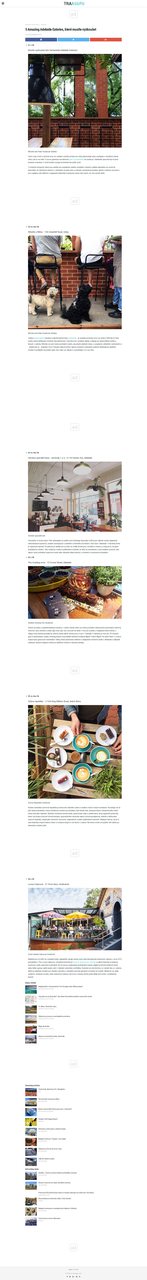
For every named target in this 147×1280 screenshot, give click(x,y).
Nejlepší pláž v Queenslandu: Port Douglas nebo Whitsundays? (60, 986)
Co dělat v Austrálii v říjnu (47, 1006)
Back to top (73, 1269)
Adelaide (73, 338)
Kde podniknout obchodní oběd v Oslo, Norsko (54, 1198)
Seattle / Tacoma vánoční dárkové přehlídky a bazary (57, 1173)
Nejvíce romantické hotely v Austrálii (51, 1036)
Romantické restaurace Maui (48, 1099)
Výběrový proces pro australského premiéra (54, 1016)
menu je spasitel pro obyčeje (84, 962)
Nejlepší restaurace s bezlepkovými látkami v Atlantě (57, 1208)
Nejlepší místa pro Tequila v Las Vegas (52, 1139)
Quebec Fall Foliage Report (48, 1119)
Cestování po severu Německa (49, 1218)
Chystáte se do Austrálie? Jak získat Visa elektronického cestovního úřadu (65, 996)
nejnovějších (40, 338)
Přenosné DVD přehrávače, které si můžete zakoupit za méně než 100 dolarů (66, 1193)
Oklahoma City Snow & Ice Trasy (50, 1149)
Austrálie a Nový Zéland (32, 24)
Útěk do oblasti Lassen (46, 1159)
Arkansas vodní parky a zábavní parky (52, 1129)
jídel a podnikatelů (76, 159)
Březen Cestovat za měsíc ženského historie (54, 1183)
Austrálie (44, 24)
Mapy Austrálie (43, 1026)
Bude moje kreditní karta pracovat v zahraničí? (55, 1109)
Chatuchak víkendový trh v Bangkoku (51, 1089)
